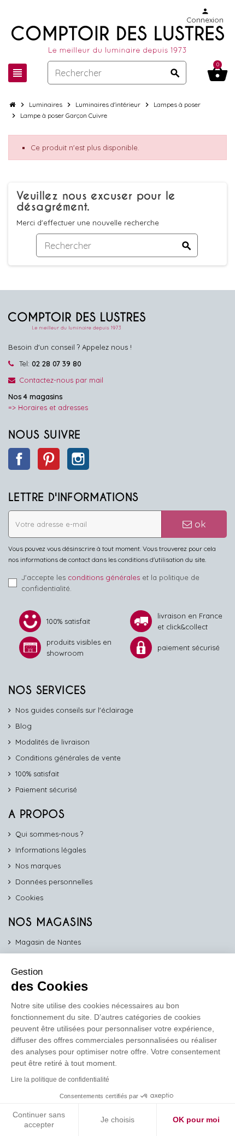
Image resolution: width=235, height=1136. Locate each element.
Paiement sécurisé (46, 789)
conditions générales (104, 577)
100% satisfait (37, 773)
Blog (23, 726)
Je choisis (117, 1119)
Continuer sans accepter (39, 1119)
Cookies (29, 897)
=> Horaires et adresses (48, 407)
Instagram (78, 459)
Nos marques (38, 865)
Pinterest (49, 459)
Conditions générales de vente (68, 757)
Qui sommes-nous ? (49, 834)
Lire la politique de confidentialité (60, 1079)
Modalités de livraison (52, 741)
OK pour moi (196, 1119)
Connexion (205, 15)
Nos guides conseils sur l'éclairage (74, 710)
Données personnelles (53, 881)
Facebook (19, 459)
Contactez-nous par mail (61, 380)
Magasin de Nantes (48, 942)
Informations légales (50, 849)
